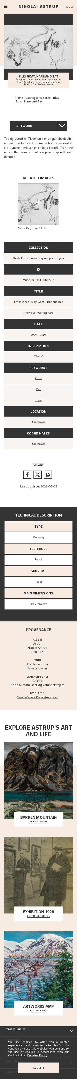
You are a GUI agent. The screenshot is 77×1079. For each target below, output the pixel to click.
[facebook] (27, 475)
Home (19, 98)
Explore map (38, 1010)
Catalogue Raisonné (38, 98)
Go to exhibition (38, 916)
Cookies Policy (37, 1055)
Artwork (24, 126)
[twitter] (37, 475)
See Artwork (38, 821)
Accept (38, 1068)
